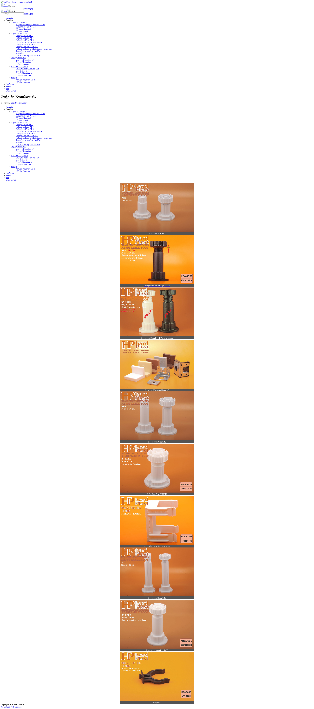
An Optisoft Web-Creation (11, 707)
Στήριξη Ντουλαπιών (19, 103)
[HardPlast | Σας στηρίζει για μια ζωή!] (16, 2)
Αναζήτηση (28, 9)
